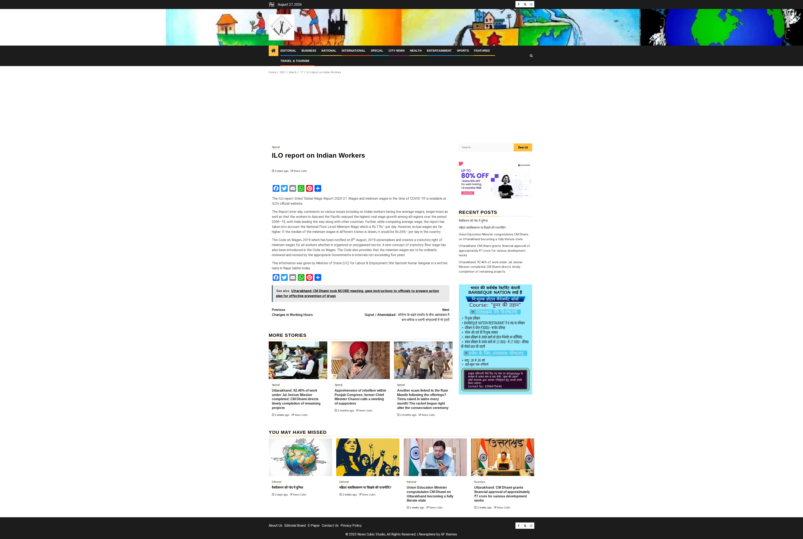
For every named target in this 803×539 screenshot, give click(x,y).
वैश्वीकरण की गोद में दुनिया (473, 221)
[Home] (273, 51)
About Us (275, 526)
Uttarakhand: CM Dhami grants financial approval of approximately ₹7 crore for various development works (494, 250)
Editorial (288, 50)
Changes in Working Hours (292, 312)
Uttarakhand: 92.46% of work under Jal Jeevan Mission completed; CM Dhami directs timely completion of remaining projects (296, 399)
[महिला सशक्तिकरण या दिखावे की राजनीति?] (368, 457)
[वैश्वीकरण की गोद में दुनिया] (300, 457)
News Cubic (300, 171)
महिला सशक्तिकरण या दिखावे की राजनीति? (482, 228)
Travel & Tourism (294, 61)
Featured (482, 50)
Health (416, 50)
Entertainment (439, 50)
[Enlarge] (527, 290)
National (328, 50)
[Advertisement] (401, 110)
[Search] (531, 56)
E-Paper (314, 526)
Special (377, 50)
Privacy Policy (351, 526)
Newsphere (427, 534)
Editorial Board (295, 526)
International (354, 50)
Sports (463, 50)
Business (309, 50)
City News (397, 50)
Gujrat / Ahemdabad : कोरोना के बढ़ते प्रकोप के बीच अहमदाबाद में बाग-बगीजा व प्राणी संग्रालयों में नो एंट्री (407, 315)
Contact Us (330, 526)
